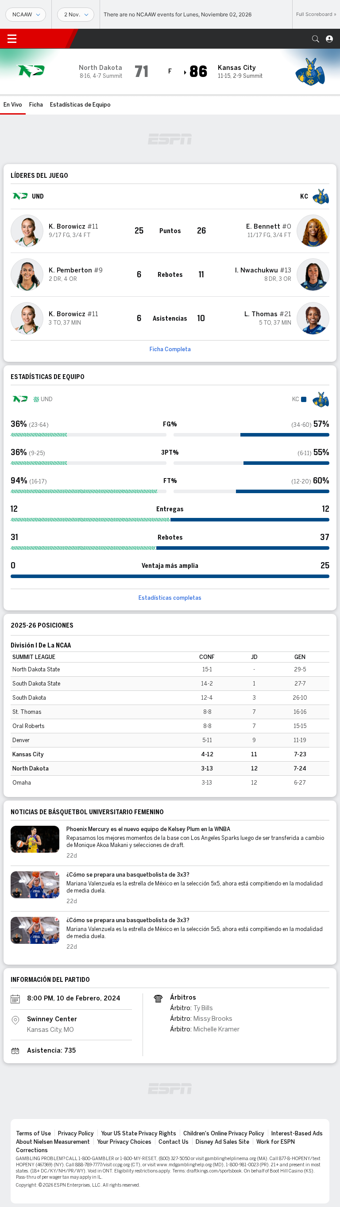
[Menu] (12, 39)
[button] (315, 38)
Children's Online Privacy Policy (223, 1133)
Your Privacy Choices (124, 1142)
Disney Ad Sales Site (222, 1142)
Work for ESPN (275, 1142)
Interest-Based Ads (297, 1133)
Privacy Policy (76, 1133)
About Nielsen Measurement (53, 1142)
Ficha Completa (170, 349)
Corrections (32, 1150)
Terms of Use (33, 1133)
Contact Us (173, 1142)
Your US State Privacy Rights (138, 1133)
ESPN (46, 38)
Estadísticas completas (170, 598)
